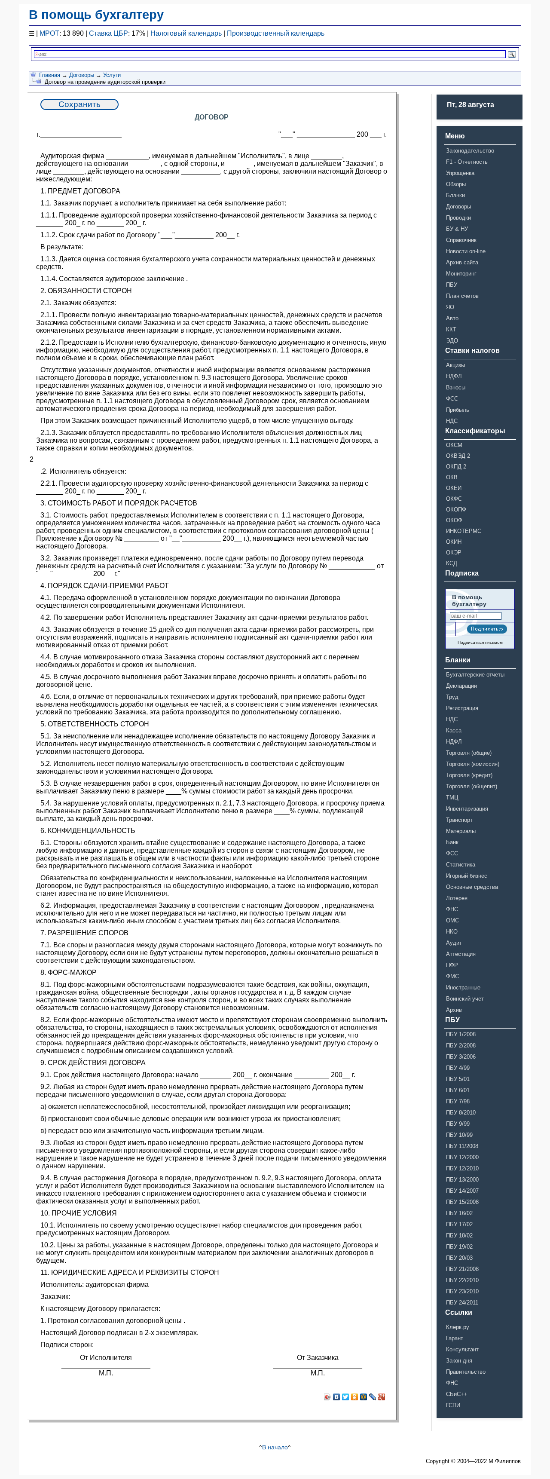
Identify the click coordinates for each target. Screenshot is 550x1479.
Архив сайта (462, 262)
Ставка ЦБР (108, 33)
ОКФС (454, 499)
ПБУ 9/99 (458, 1124)
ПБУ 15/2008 (462, 1202)
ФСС (452, 398)
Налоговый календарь (186, 33)
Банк (452, 842)
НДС (452, 421)
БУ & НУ (457, 229)
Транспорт (459, 820)
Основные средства (472, 887)
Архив (454, 1010)
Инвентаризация (467, 808)
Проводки (458, 217)
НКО (452, 931)
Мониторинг (461, 273)
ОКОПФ (456, 509)
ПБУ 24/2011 (462, 1302)
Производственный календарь (275, 33)
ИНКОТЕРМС (463, 531)
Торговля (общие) (469, 753)
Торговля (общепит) (471, 786)
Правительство (466, 1372)
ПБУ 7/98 (458, 1101)
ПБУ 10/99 (459, 1135)
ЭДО (452, 340)
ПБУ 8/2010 (461, 1112)
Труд (452, 697)
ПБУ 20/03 (459, 1258)
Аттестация (461, 954)
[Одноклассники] (354, 1396)
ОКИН (453, 542)
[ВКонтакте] (336, 1396)
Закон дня (459, 1360)
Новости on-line (466, 251)
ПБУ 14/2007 (462, 1191)
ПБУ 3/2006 (461, 1056)
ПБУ (451, 285)
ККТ (451, 329)
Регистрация (462, 708)
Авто (452, 318)
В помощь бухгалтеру (96, 14)
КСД (451, 563)
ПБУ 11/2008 (462, 1146)
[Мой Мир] (363, 1396)
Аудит (454, 943)
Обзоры (456, 184)
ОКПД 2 (456, 466)
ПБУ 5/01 (458, 1079)
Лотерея (457, 898)
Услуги (112, 75)
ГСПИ (453, 1405)
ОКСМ (454, 445)
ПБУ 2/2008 (461, 1045)
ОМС (452, 920)
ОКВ (452, 477)
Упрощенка (460, 173)
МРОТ (49, 33)
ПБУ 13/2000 (462, 1179)
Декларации (461, 686)
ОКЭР (453, 552)
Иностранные (463, 987)
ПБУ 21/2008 (462, 1269)
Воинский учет (465, 998)
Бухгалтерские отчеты (475, 674)
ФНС (452, 909)
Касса (453, 730)
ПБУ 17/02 (459, 1224)
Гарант (454, 1338)
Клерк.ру (457, 1327)
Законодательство (470, 150)
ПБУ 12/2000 (462, 1157)
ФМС (452, 976)
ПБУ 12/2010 (462, 1168)
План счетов (462, 296)
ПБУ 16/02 (459, 1213)
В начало (275, 1447)
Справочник (461, 240)
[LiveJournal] (372, 1396)
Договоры (81, 75)
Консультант (462, 1349)
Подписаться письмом (480, 642)
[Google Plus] (381, 1396)
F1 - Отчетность (467, 162)
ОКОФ (454, 520)
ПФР (452, 965)
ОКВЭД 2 (458, 456)
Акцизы (455, 365)
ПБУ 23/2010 (462, 1291)
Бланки (455, 195)
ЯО (450, 307)
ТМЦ (452, 797)
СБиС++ (457, 1394)
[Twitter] (345, 1396)
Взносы (455, 387)
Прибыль (457, 410)
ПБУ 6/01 (458, 1090)
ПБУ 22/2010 (462, 1280)
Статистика (460, 864)
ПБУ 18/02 (459, 1235)
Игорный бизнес (466, 876)
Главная (49, 75)
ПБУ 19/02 (459, 1246)
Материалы (461, 831)
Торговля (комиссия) (472, 764)
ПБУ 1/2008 (461, 1034)
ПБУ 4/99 (458, 1068)
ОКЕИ (453, 488)
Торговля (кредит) (469, 775)
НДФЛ (454, 376)
